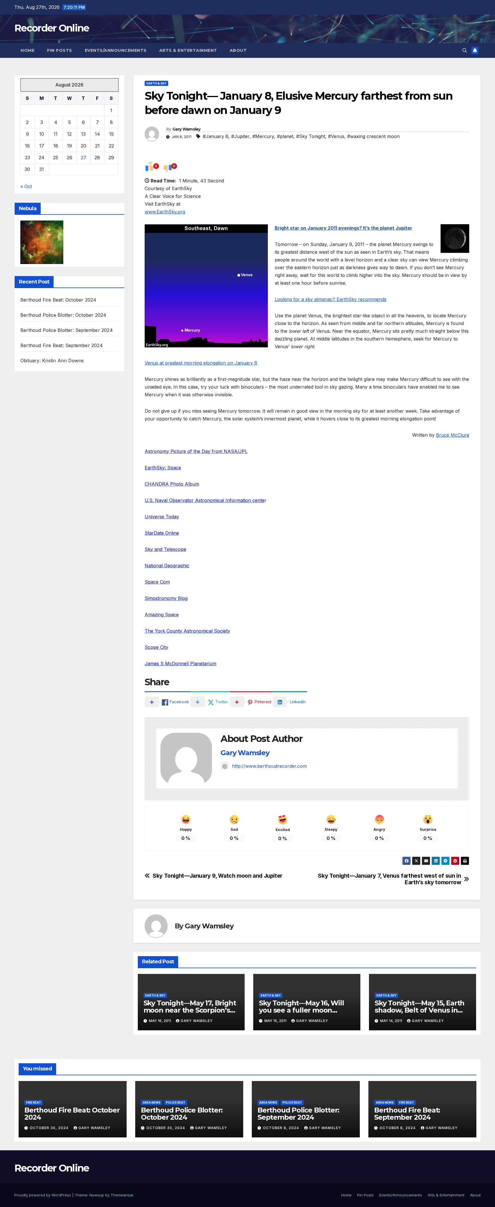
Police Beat (175, 1102)
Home (27, 50)
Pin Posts (59, 50)
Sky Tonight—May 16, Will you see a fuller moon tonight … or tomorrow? (301, 1010)
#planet (285, 136)
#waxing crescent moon (373, 136)
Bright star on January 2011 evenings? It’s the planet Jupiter (343, 228)
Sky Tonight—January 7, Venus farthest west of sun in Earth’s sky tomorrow (389, 879)
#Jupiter (240, 136)
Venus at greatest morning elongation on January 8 (201, 363)
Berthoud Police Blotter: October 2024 (63, 315)
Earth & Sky (156, 83)
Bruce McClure (452, 435)
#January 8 (215, 136)
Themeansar (122, 1195)
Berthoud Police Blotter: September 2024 (66, 330)
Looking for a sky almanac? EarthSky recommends (330, 299)
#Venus (336, 136)
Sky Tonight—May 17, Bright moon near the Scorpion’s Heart (190, 1010)
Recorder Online (51, 28)
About (238, 50)
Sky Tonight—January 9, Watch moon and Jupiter (217, 876)
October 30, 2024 (50, 1128)
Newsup (96, 1195)
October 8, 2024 (281, 1128)
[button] (464, 50)
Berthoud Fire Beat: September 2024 (61, 345)
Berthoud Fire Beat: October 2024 (58, 300)
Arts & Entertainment (188, 50)
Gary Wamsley (186, 129)
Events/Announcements (116, 50)
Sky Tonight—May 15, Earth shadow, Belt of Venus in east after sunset (419, 1010)
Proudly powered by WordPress (43, 1195)
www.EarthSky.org (165, 211)
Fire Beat (33, 1102)
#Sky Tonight (310, 136)
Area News (151, 1102)
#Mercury (263, 136)
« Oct (26, 186)
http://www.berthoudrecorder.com (269, 766)
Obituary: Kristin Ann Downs (52, 360)
